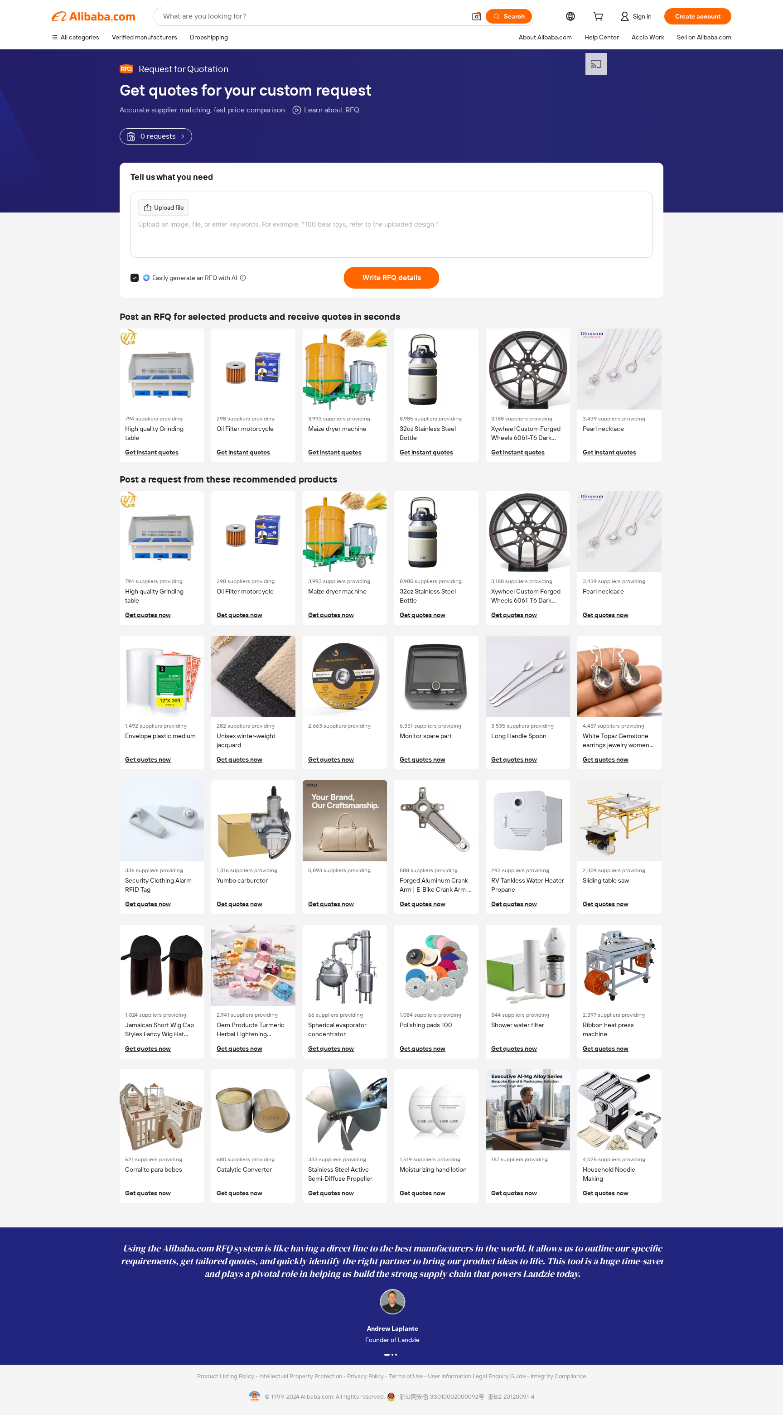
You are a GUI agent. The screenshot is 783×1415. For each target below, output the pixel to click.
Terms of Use (406, 1376)
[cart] (600, 17)
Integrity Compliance (558, 1376)
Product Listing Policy (226, 1376)
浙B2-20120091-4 (511, 1396)
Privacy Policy (366, 1376)
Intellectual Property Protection (301, 1376)
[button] (476, 16)
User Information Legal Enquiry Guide (477, 1376)
